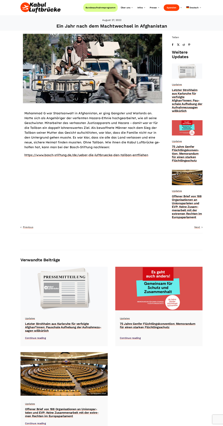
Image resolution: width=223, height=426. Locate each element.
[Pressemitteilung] (187, 64)
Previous (28, 227)
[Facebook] (172, 45)
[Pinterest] (189, 45)
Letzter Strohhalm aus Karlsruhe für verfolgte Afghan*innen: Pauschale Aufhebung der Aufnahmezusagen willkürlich (187, 100)
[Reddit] (183, 45)
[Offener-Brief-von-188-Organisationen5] (187, 171)
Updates (177, 84)
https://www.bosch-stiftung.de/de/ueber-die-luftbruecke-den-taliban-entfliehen (86, 155)
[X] (178, 45)
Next (197, 227)
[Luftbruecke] (40, 3)
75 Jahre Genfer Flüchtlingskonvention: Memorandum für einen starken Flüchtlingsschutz (185, 153)
